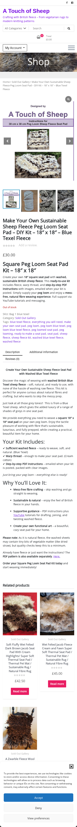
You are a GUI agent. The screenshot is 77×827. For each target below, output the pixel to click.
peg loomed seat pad (45, 329)
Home (6, 82)
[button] (71, 766)
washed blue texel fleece (48, 337)
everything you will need (47, 322)
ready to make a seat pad (30, 333)
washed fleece (12, 341)
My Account (13, 48)
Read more (20, 691)
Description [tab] (12, 352)
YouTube (18, 515)
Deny (38, 808)
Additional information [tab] (44, 352)
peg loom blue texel (53, 326)
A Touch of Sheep (26, 11)
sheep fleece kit (21, 337)
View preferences (38, 818)
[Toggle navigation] (71, 48)
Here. (56, 556)
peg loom (33, 326)
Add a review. (28, 245)
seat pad (52, 333)
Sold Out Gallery (21, 82)
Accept (38, 798)
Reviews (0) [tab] (12, 359)
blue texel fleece (20, 322)
